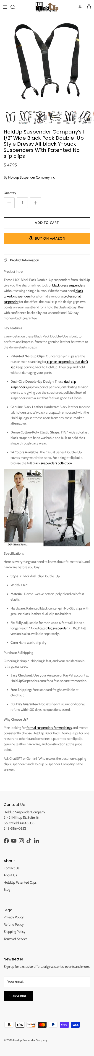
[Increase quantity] (35, 202)
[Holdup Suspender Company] (47, 7)
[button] (47, 238)
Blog (7, 890)
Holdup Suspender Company (30, 1040)
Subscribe (18, 996)
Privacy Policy (14, 917)
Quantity (10, 193)
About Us (10, 875)
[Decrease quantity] (9, 202)
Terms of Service (16, 939)
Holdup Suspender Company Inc (31, 177)
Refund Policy (14, 924)
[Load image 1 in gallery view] (47, 61)
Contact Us (11, 868)
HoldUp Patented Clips (20, 882)
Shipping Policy (15, 932)
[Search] (15, 7)
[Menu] (5, 7)
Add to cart (47, 223)
